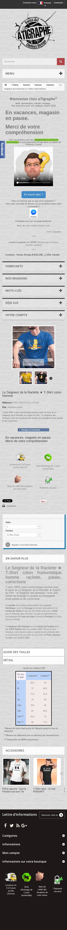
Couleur (9, 530)
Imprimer (11, 506)
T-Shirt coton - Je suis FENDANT (44, 790)
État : (4, 407)
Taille (8, 522)
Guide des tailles (16, 652)
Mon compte (11, 853)
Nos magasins (16, 278)
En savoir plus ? (33, 194)
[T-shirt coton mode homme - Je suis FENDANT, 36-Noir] (47, 772)
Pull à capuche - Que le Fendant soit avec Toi (14, 790)
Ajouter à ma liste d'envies (23, 545)
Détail (8, 660)
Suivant (50, 378)
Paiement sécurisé (48, 488)
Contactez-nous (29, 3)
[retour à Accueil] (6, 85)
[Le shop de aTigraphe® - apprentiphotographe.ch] (33, 30)
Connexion (58, 3)
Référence (7, 403)
